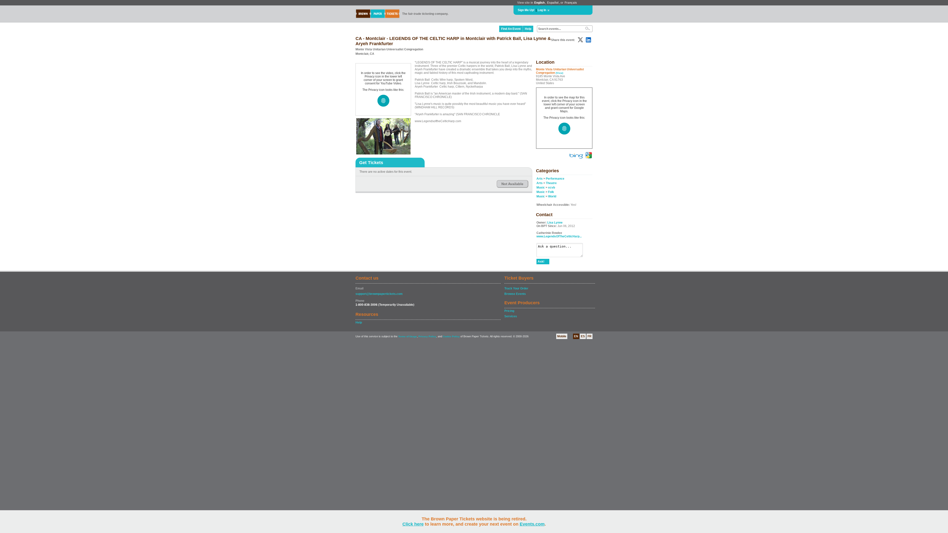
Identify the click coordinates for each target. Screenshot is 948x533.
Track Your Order (516, 288)
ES (583, 336)
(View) (559, 73)
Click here (413, 524)
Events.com (532, 524)
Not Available (512, 184)
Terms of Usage (407, 336)
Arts (539, 178)
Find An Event (511, 29)
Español (552, 2)
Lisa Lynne (555, 222)
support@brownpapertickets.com (379, 294)
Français (571, 2)
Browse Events (515, 294)
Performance (555, 178)
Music (540, 187)
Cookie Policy (451, 336)
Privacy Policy (427, 336)
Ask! (541, 261)
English (539, 2)
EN (576, 336)
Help (528, 29)
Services (510, 316)
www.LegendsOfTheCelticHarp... (559, 236)
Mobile (561, 336)
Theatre (551, 183)
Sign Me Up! (526, 10)
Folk (551, 192)
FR (590, 336)
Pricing (509, 311)
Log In (542, 10)
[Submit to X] (580, 40)
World (552, 196)
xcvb (551, 187)
